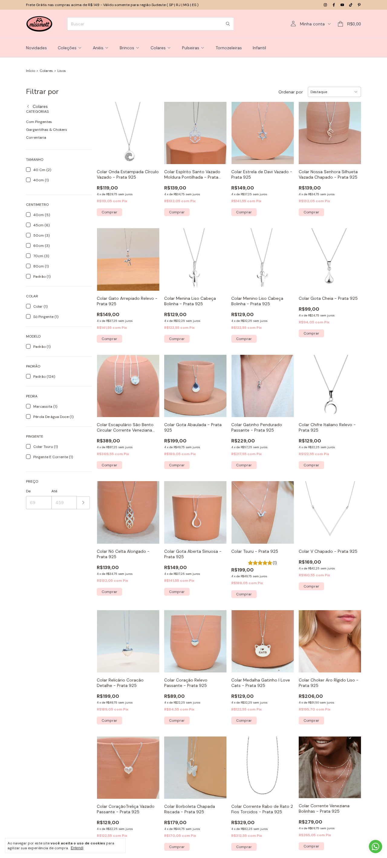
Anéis (98, 47)
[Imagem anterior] (105, 508)
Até (54, 491)
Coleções (67, 47)
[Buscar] (228, 24)
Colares (158, 47)
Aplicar (83, 502)
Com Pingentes (39, 121)
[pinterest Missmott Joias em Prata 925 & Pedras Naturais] (359, 4)
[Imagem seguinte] (150, 508)
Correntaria (36, 137)
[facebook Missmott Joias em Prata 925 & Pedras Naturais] (334, 4)
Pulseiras (190, 47)
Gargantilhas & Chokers (46, 129)
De (28, 491)
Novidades (36, 47)
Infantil (259, 47)
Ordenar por (290, 92)
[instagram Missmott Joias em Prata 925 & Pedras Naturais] (325, 4)
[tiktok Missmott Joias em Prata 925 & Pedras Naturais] (351, 4)
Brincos (127, 47)
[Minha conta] (293, 24)
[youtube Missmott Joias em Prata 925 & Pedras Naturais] (342, 4)
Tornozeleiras (229, 47)
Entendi (77, 848)
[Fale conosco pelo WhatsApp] (375, 846)
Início (30, 70)
